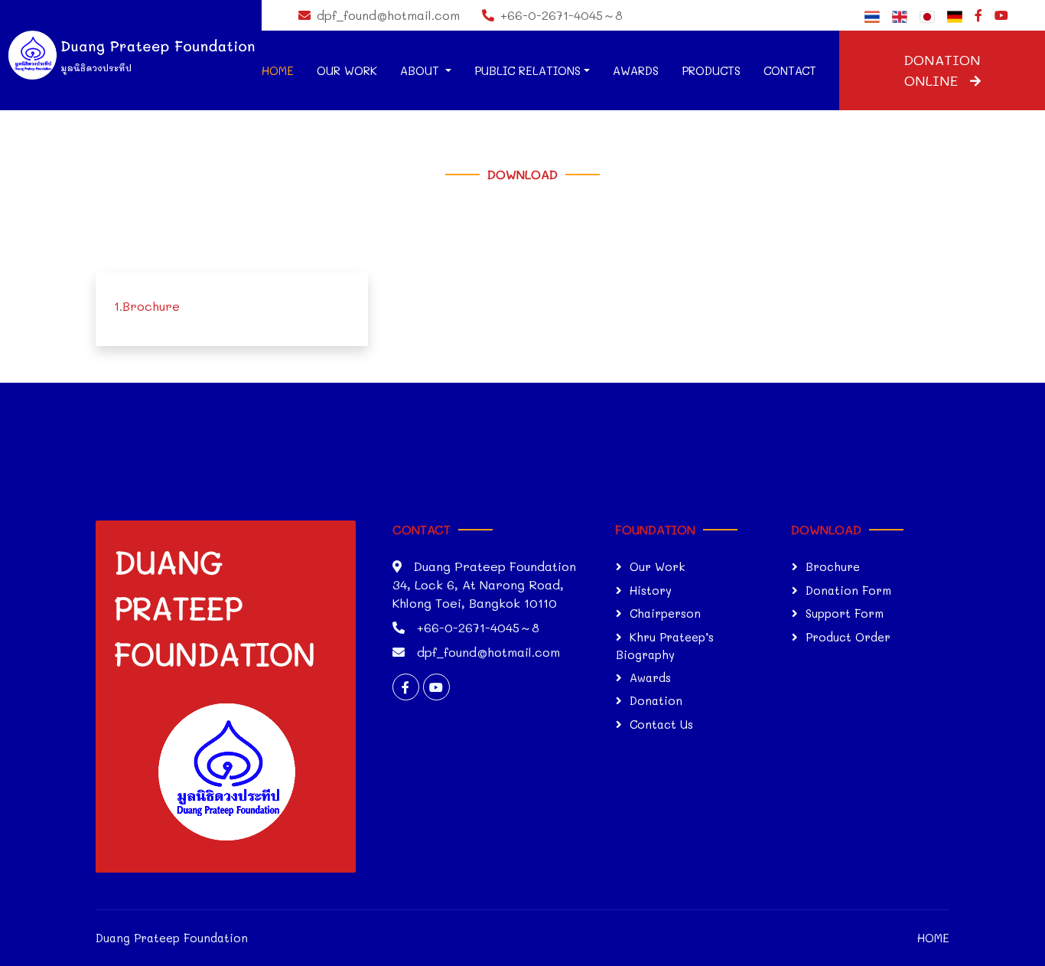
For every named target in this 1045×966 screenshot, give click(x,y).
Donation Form (848, 590)
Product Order (848, 637)
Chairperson (665, 613)
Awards (636, 70)
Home (278, 70)
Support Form (845, 613)
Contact (789, 70)
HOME (933, 937)
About (421, 70)
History (651, 590)
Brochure (151, 306)
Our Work (347, 70)
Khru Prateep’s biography (665, 646)
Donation (656, 700)
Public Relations (527, 70)
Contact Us (661, 724)
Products (711, 70)
